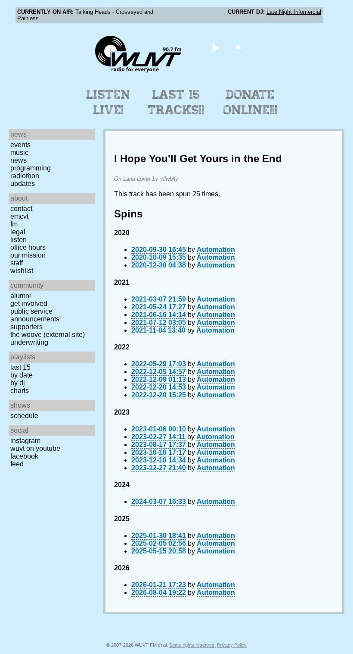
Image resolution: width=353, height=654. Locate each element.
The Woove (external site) (47, 334)
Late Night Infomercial (293, 12)
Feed (17, 464)
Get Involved (28, 303)
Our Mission (28, 255)
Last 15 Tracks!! (176, 102)
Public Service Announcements (34, 315)
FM (14, 224)
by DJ (17, 383)
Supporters (26, 326)
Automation (216, 249)
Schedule (24, 415)
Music (19, 152)
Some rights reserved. (192, 645)
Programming (30, 168)
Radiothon (24, 175)
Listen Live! (109, 102)
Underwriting (29, 342)
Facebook (24, 456)
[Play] (216, 47)
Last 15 (20, 367)
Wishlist (21, 270)
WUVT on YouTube (35, 448)
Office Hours (28, 247)
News (18, 160)
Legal (17, 232)
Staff (16, 263)
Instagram (25, 440)
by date (21, 375)
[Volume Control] (240, 47)
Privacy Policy (232, 645)
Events (20, 144)
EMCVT (19, 216)
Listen (18, 239)
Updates (22, 183)
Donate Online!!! (250, 102)
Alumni (20, 295)
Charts (19, 390)
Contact (21, 208)
